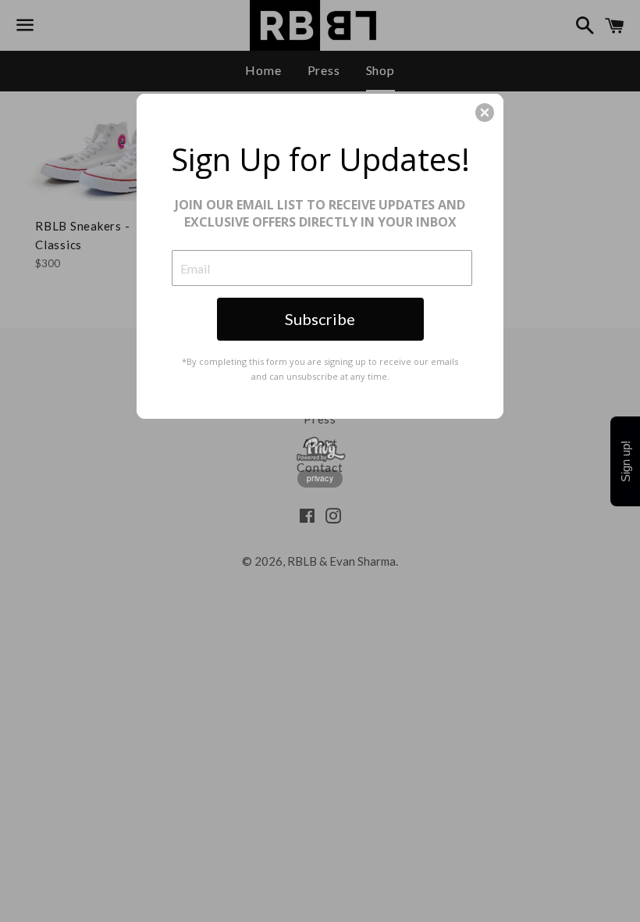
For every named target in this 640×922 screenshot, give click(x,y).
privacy (320, 478)
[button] (484, 112)
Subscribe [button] (320, 318)
